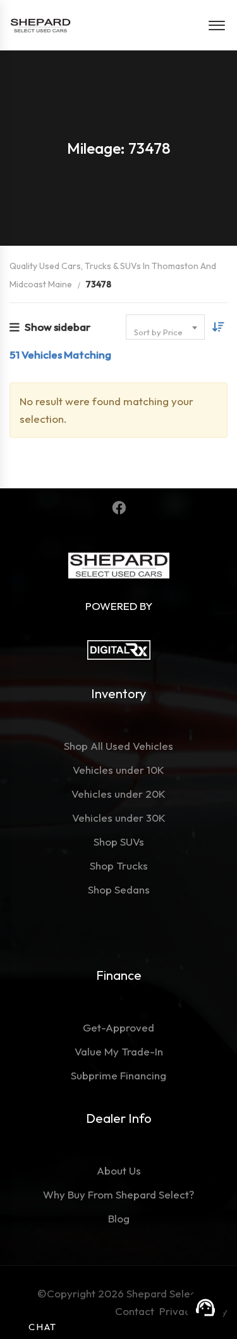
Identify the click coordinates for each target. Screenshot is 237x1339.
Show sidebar (57, 326)
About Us (119, 1170)
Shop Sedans (119, 889)
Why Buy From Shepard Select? (118, 1194)
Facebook (118, 508)
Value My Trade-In (119, 1051)
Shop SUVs (119, 841)
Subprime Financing (118, 1075)
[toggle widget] (205, 1307)
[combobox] (165, 327)
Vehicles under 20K (118, 793)
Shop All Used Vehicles (118, 745)
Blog (119, 1218)
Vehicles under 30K (119, 817)
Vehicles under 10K (118, 769)
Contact (137, 1311)
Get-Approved (118, 1027)
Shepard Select (163, 1293)
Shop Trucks (119, 865)
